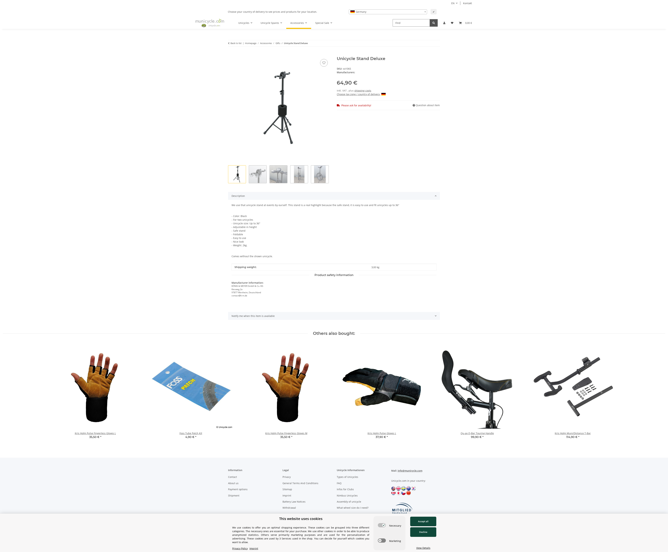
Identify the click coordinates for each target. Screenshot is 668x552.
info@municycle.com (410, 470)
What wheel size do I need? (352, 507)
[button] (444, 23)
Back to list (236, 43)
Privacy (287, 477)
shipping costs (362, 90)
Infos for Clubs (345, 489)
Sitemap (287, 489)
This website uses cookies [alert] (301, 518)
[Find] (434, 23)
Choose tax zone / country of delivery (358, 94)
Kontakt (467, 3)
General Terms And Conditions (300, 483)
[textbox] (388, 12)
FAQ (339, 483)
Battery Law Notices (294, 501)
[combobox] (388, 11)
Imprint (287, 495)
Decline (423, 532)
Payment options (238, 489)
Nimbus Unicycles (347, 495)
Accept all (423, 521)
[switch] (382, 525)
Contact (232, 477)
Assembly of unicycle (349, 501)
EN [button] (453, 3)
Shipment (233, 495)
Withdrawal (289, 507)
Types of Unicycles (347, 477)
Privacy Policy (240, 548)
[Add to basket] (231, 54)
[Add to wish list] (324, 63)
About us (233, 483)
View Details (423, 548)
